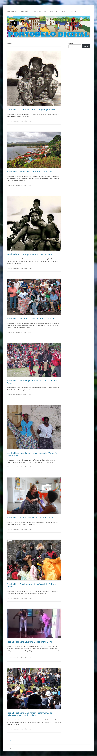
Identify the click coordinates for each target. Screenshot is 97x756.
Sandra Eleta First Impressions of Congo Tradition (31, 318)
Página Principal (12, 11)
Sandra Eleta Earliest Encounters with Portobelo (30, 171)
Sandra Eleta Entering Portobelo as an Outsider (29, 254)
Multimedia (53, 11)
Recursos (73, 11)
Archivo (64, 11)
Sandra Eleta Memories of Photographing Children (31, 109)
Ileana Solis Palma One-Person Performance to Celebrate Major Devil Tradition (29, 714)
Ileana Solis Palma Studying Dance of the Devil (29, 641)
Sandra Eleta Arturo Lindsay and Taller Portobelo (30, 517)
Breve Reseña (25, 11)
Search (70, 43)
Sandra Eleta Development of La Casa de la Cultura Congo (31, 585)
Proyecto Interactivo (39, 11)
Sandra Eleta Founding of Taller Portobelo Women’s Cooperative (32, 454)
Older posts (11, 741)
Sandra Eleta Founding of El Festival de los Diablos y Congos (32, 381)
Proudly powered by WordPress (15, 748)
